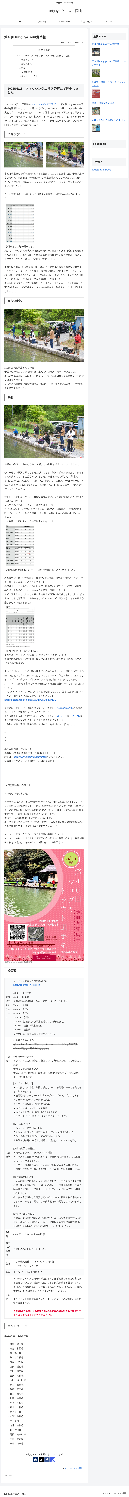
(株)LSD (76, 716)
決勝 (23, 68)
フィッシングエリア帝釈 (43, 104)
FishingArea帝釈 (65, 708)
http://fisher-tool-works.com (27, 985)
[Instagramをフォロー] (52, 1459)
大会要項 (28, 72)
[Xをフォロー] (41, 1459)
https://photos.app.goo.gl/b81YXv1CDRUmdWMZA (30, 700)
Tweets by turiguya (101, 169)
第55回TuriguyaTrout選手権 (105, 44)
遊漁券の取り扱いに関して (105, 103)
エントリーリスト (29, 76)
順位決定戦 (26, 63)
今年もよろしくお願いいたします (109, 120)
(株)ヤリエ (62, 716)
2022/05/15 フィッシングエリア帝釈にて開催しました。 (45, 55)
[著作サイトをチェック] (35, 1459)
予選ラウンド (27, 59)
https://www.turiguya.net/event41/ (30, 757)
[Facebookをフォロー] (47, 1459)
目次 (40, 50)
